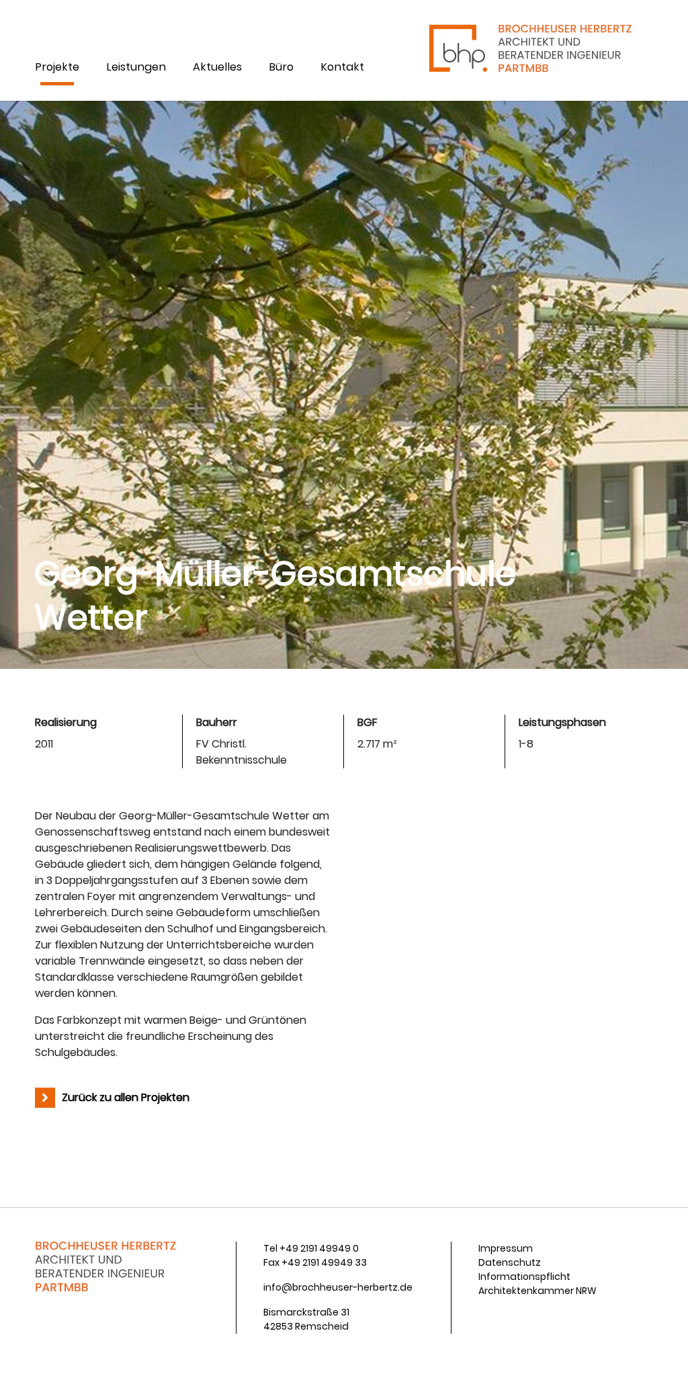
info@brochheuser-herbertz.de (338, 1287)
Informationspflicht (524, 1276)
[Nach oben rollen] (658, 1344)
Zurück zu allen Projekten (125, 1097)
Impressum (505, 1248)
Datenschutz (509, 1262)
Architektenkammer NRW (537, 1290)
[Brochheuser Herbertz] (529, 50)
